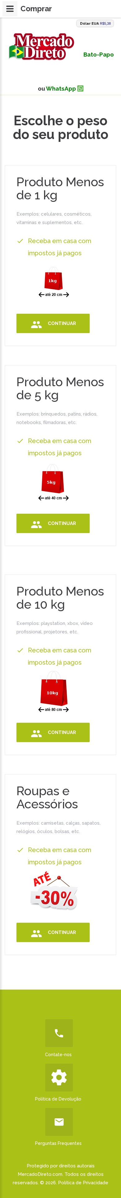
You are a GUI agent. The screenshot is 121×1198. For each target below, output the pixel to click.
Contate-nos (58, 1054)
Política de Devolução (58, 1098)
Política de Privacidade (83, 1183)
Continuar (62, 323)
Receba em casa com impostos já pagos (59, 247)
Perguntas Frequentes (58, 1143)
